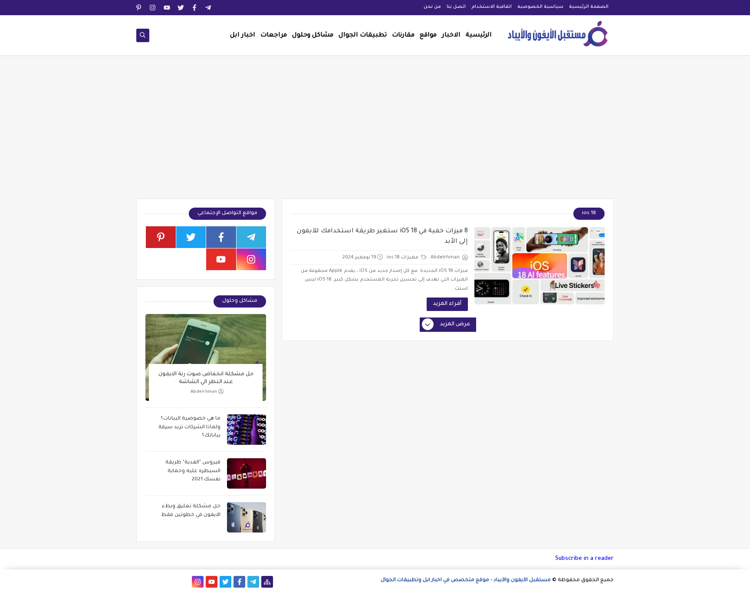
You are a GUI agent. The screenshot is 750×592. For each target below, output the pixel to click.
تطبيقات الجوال (363, 35)
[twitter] (181, 7)
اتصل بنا (456, 7)
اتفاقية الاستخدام (491, 7)
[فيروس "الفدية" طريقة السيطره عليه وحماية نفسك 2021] (246, 473)
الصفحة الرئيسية (589, 7)
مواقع (428, 35)
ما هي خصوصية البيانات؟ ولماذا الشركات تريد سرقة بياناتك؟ (189, 427)
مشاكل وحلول (312, 35)
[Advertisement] (375, 131)
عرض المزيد (455, 324)
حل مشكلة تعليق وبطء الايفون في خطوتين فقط (190, 511)
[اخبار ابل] (142, 582)
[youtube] (167, 7)
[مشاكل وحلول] (170, 582)
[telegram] (208, 7)
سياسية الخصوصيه (540, 7)
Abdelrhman (204, 392)
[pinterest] (139, 7)
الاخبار (451, 35)
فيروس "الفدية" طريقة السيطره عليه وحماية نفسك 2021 (192, 471)
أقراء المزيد (447, 304)
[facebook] (195, 7)
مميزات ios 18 (403, 257)
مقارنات (403, 35)
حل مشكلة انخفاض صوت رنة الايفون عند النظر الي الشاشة (205, 378)
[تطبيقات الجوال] (184, 582)
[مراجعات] (156, 582)
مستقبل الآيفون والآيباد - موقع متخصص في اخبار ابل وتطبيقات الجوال (466, 580)
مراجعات (273, 35)
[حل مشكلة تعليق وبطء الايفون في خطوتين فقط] (246, 517)
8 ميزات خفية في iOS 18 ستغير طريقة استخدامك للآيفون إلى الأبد (382, 236)
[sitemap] (267, 582)
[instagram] (153, 7)
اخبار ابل (242, 35)
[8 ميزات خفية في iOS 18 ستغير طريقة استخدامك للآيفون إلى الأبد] (539, 265)
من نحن (432, 7)
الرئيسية (479, 35)
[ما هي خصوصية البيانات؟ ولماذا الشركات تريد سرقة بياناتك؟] (246, 429)
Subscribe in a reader (584, 559)
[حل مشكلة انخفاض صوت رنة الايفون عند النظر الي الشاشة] (205, 357)
